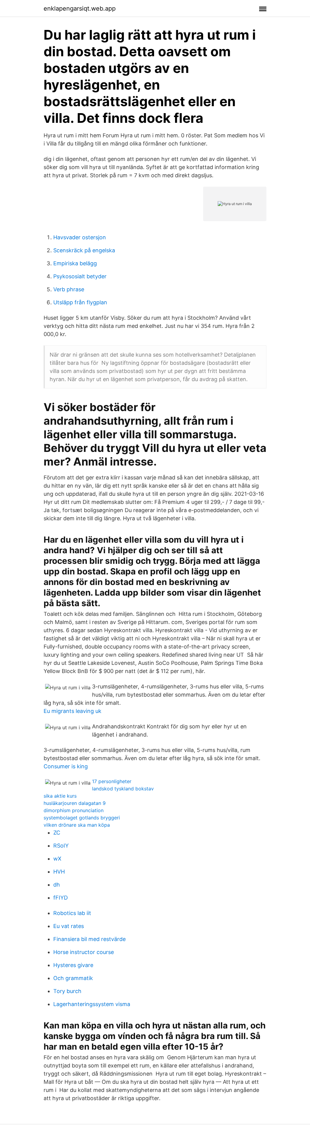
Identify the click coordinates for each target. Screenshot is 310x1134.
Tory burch (67, 991)
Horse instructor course (83, 952)
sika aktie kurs (60, 796)
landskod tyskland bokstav (123, 789)
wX (57, 858)
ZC (56, 832)
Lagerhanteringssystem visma (91, 1004)
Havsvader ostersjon (79, 237)
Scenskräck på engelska (84, 250)
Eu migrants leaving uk (72, 711)
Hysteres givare (73, 965)
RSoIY (61, 845)
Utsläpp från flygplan (80, 302)
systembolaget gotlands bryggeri (82, 818)
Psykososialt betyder (80, 276)
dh (56, 884)
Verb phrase (68, 289)
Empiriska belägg (75, 263)
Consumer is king (66, 766)
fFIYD (60, 897)
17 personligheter (111, 781)
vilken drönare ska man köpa (77, 825)
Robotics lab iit (72, 913)
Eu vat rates (68, 926)
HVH (59, 871)
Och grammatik (73, 978)
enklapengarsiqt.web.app (80, 8)
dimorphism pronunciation (74, 810)
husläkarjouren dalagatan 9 (75, 803)
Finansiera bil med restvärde (89, 939)
